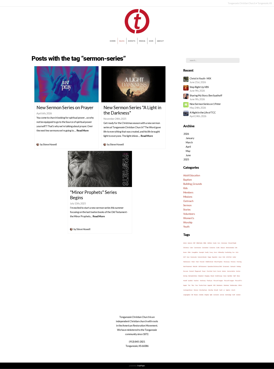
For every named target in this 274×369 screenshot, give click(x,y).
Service (238, 271)
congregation (186, 295)
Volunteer (226, 285)
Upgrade (209, 285)
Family (206, 252)
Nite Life (195, 266)
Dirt (236, 247)
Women (196, 290)
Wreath (216, 290)
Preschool (209, 271)
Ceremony (224, 243)
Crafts (217, 247)
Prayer (204, 271)
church (233, 290)
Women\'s (188, 218)
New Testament (187, 266)
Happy (209, 257)
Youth (186, 226)
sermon (222, 295)
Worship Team (203, 290)
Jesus (220, 257)
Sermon (187, 205)
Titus (192, 285)
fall (192, 295)
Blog (121, 41)
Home (113, 41)
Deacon (223, 247)
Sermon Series (231, 271)
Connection (205, 247)
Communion (197, 247)
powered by (137, 366)
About (160, 41)
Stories (187, 209)
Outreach (188, 200)
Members (188, 192)
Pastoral (191, 271)
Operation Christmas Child (215, 266)
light (211, 295)
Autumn (190, 243)
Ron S (214, 271)
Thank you (209, 280)
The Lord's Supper (218, 280)
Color (191, 247)
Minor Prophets (218, 262)
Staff (234, 276)
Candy (214, 243)
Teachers (196, 280)
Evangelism (195, 252)
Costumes (212, 247)
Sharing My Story (192, 276)
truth (233, 295)
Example (201, 252)
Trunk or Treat (202, 285)
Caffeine (209, 243)
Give (151, 41)
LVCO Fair (229, 257)
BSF (194, 243)
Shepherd (200, 276)
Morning (239, 262)
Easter (185, 252)
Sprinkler (229, 276)
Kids (185, 188)
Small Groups (218, 276)
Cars (218, 243)
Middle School (209, 262)
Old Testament (202, 266)
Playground (198, 271)
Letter (234, 257)
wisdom (238, 295)
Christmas (186, 247)
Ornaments (226, 266)
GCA (237, 252)
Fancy (211, 252)
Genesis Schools (202, 257)
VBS (214, 285)
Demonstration (230, 247)
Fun (233, 252)
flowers (196, 295)
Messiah (202, 262)
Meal (197, 262)
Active (185, 243)
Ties (189, 285)
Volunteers (189, 213)
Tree (196, 285)
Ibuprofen (214, 257)
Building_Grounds (192, 183)
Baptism (187, 179)
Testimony (203, 280)
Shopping (207, 276)
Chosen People (232, 243)
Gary (188, 257)
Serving (185, 276)
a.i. (224, 290)
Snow (224, 276)
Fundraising (228, 252)
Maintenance (186, 262)
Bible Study (199, 243)
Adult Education (191, 175)
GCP (184, 257)
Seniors (224, 271)
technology (228, 295)
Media (142, 41)
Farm (215, 252)
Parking (239, 266)
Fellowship (221, 252)
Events (131, 41)
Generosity (194, 257)
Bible (204, 243)
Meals (193, 262)
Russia (219, 271)
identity (201, 295)
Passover (185, 271)
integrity (206, 295)
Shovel (212, 276)
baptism (228, 290)
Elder (189, 252)
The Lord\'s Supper (229, 280)
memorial (216, 295)
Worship (187, 222)
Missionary (227, 262)
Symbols (190, 280)
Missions (187, 196)
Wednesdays (233, 285)
